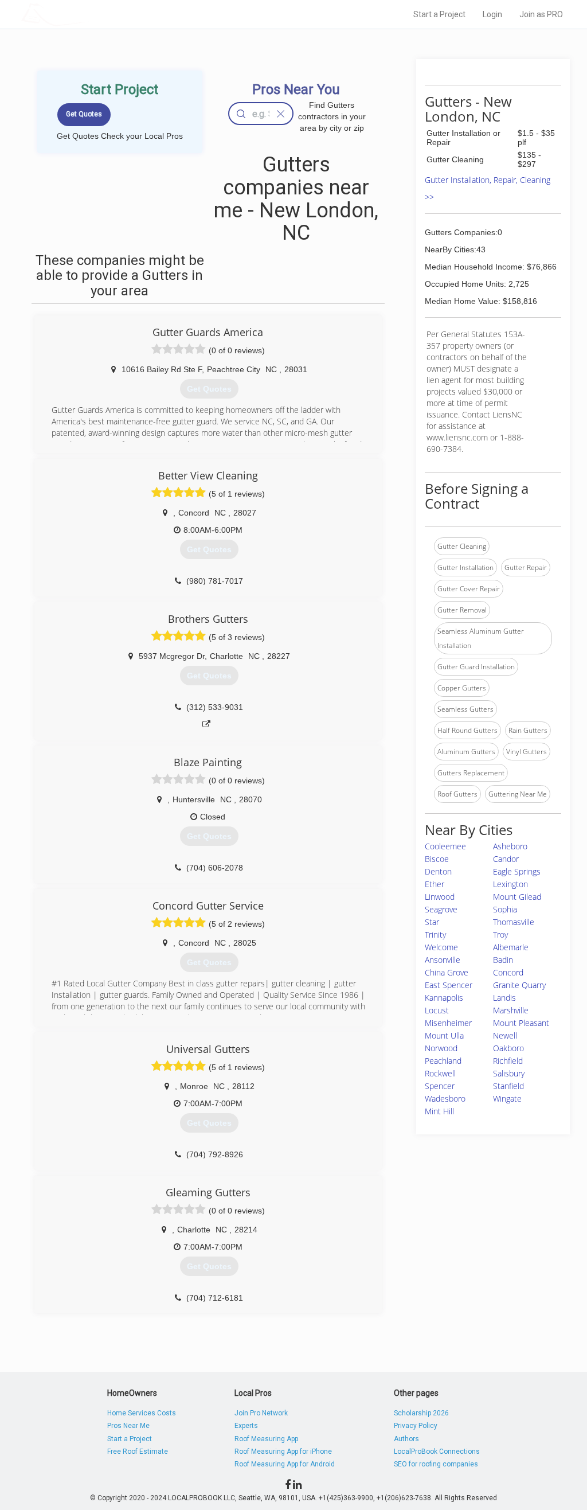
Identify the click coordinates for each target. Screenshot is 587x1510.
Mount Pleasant (521, 1022)
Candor (506, 858)
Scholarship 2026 (421, 1413)
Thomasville (513, 921)
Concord (508, 972)
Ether (434, 884)
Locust (437, 1010)
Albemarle (511, 947)
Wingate (507, 1098)
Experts (246, 1426)
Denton (438, 871)
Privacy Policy (415, 1426)
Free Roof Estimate (137, 1451)
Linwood (440, 896)
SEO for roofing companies (436, 1464)
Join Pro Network (261, 1413)
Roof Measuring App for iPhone (283, 1451)
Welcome (441, 947)
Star (432, 921)
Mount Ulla (444, 1035)
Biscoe (437, 858)
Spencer (440, 1085)
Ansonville (442, 959)
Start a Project (439, 14)
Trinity (435, 934)
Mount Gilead (517, 896)
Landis (504, 997)
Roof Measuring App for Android (284, 1464)
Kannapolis (444, 997)
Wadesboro (445, 1098)
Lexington (510, 884)
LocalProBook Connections (437, 1451)
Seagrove (441, 909)
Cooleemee (445, 846)
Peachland (443, 1060)
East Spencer (448, 985)
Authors (406, 1439)
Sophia (505, 909)
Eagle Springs (517, 871)
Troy (500, 934)
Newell (505, 1035)
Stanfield (508, 1085)
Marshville (511, 1010)
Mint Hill (439, 1111)
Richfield (508, 1060)
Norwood (441, 1048)
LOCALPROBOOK (88, 14)
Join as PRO (541, 14)
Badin (503, 959)
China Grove (446, 972)
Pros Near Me (128, 1426)
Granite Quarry (519, 985)
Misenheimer (448, 1022)
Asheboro (510, 846)
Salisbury (509, 1073)
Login (492, 14)
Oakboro (508, 1048)
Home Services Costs (141, 1413)
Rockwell (440, 1073)
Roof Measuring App (266, 1439)
